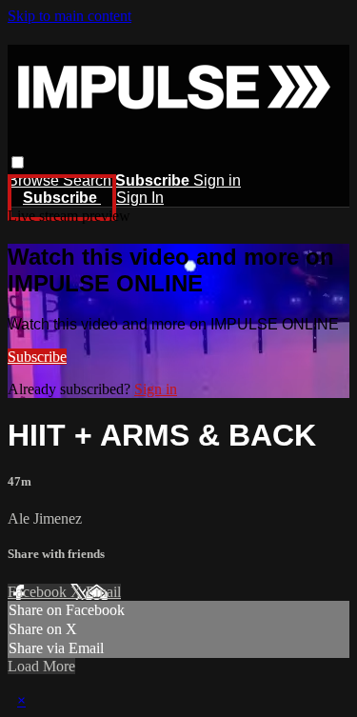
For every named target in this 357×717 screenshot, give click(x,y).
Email (103, 592)
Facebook (39, 592)
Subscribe (37, 357)
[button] (17, 162)
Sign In (140, 197)
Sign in (217, 180)
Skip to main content (69, 16)
